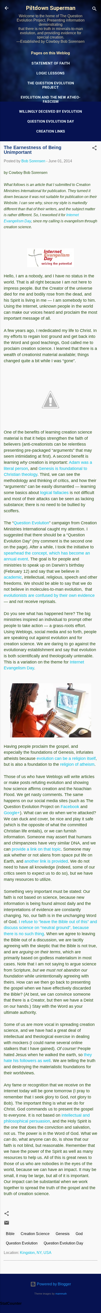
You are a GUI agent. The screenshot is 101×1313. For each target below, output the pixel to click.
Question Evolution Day (50, 121)
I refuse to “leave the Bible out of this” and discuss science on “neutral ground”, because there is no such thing (50, 927)
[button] (94, 148)
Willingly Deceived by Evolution (50, 111)
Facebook (70, 806)
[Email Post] (6, 1224)
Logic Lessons (50, 73)
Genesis (63, 1234)
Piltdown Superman (50, 8)
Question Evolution (31, 523)
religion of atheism (77, 764)
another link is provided (46, 861)
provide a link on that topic (36, 849)
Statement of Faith (50, 63)
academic (13, 577)
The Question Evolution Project (50, 85)
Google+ (12, 812)
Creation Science (35, 1234)
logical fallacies (54, 492)
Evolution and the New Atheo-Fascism (50, 99)
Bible (10, 1234)
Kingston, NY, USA (35, 1253)
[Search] (94, 9)
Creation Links (50, 131)
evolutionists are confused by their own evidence (49, 595)
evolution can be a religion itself (66, 758)
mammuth (61, 1293)
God (79, 1234)
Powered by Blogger (53, 1284)
